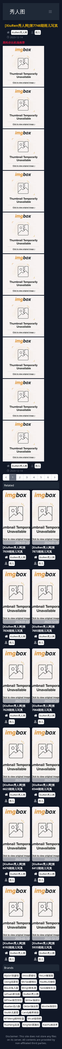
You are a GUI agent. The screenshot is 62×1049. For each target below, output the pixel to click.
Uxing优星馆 (11, 981)
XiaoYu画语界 (50, 1024)
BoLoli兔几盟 (11, 987)
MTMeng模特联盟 (14, 1018)
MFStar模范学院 (13, 1000)
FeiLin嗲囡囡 (46, 975)
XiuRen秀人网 (19, 32)
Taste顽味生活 (47, 987)
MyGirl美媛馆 (11, 975)
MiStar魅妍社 (32, 1000)
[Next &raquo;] (54, 477)
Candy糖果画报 (30, 1012)
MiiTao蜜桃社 (29, 981)
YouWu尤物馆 (47, 981)
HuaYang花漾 (11, 1024)
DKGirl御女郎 (31, 1006)
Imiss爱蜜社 (29, 975)
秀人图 (17, 11)
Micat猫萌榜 (34, 1018)
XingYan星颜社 (31, 1024)
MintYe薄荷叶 (49, 1006)
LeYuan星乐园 (12, 994)
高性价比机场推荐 (14, 42)
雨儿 (37, 32)
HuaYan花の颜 (12, 1006)
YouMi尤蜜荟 (11, 1012)
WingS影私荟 (29, 987)
